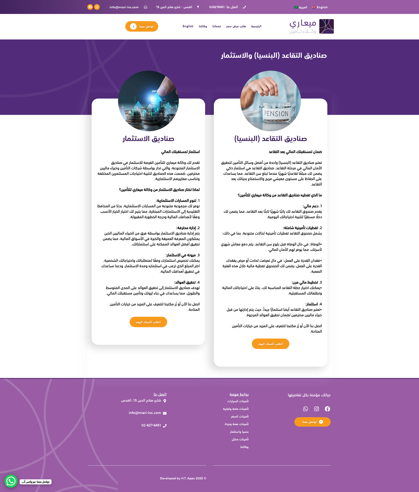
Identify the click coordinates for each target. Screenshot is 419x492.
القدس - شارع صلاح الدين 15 (174, 7)
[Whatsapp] (305, 408)
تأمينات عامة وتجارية (236, 409)
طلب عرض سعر (236, 26)
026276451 (217, 7)
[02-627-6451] (128, 426)
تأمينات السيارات (238, 401)
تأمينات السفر (240, 416)
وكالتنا (203, 26)
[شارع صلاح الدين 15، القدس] (128, 401)
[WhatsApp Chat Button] (10, 481)
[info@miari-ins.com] (128, 414)
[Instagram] (97, 7)
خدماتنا (216, 26)
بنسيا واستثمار (239, 431)
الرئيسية (256, 26)
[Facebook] (90, 7)
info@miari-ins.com (124, 7)
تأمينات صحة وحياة (237, 424)
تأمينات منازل (240, 439)
